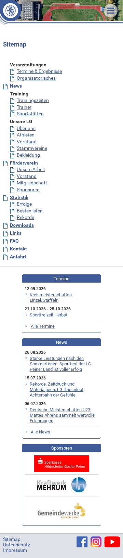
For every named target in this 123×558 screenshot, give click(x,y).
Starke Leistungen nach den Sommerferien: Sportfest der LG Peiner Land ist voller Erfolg (60, 364)
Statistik (19, 197)
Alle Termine (43, 326)
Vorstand (27, 141)
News (16, 86)
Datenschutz (16, 544)
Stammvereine (32, 148)
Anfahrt (18, 256)
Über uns (26, 128)
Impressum (15, 550)
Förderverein (24, 163)
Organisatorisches (36, 78)
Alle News (40, 431)
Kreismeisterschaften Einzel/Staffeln (51, 297)
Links (16, 233)
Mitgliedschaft (32, 182)
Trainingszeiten (33, 100)
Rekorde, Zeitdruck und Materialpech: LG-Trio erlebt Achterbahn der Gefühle (56, 389)
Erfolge (24, 204)
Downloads (22, 225)
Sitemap (11, 539)
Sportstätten (30, 113)
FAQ (14, 241)
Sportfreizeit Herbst (48, 314)
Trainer (24, 107)
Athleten (26, 135)
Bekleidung (28, 155)
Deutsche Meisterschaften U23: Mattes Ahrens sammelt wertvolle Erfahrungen (62, 415)
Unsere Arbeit (31, 169)
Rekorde (25, 217)
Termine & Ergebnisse (39, 71)
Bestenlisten (30, 210)
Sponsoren (28, 189)
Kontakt (18, 248)
